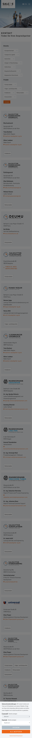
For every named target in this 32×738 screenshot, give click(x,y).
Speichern (16, 727)
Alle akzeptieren (16, 732)
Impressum (20, 735)
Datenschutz (13, 735)
